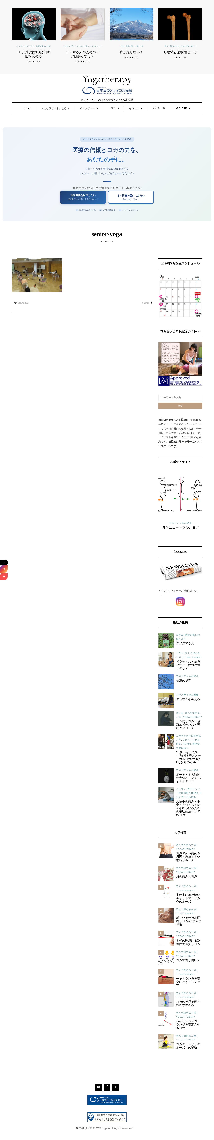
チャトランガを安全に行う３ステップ (188, 982)
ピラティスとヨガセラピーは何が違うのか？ (188, 665)
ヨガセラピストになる (53, 108)
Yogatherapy (107, 79)
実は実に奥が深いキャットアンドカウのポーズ (188, 899)
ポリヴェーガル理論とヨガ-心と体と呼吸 (188, 921)
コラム (65, 46)
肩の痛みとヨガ (186, 876)
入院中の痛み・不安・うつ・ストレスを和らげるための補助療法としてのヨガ (188, 808)
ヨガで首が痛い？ (188, 960)
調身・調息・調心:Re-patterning (180, 529)
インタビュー (87, 108)
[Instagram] (4, 569)
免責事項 (81, 1128)
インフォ (20, 46)
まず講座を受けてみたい (131, 197)
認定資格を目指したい (83, 197)
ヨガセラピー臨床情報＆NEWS (38, 46)
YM (38, 62)
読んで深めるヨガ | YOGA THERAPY (180, 46)
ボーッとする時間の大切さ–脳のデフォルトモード (189, 778)
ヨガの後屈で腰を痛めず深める (188, 1003)
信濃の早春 (183, 681)
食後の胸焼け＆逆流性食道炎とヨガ (188, 942)
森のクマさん (185, 643)
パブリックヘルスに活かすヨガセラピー (85, 46)
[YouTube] (4, 576)
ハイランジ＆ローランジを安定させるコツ (188, 1025)
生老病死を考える (188, 699)
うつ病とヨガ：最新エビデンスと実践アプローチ (188, 725)
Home (27, 108)
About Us (181, 108)
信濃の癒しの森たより (135, 46)
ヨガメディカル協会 (187, 676)
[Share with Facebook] (151, 303)
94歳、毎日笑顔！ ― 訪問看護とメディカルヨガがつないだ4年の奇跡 (188, 757)
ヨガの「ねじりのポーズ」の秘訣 (188, 1046)
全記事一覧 (158, 108)
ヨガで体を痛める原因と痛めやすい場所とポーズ (188, 857)
